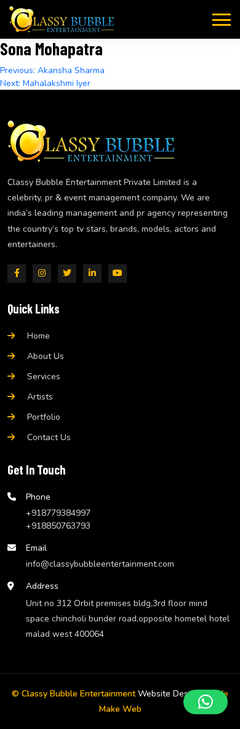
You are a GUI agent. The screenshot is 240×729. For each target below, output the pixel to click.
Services (43, 376)
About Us (45, 356)
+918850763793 (58, 526)
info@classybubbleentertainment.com (100, 564)
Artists (40, 397)
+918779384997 (58, 513)
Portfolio (43, 417)
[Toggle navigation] (221, 19)
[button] (205, 702)
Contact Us (49, 437)
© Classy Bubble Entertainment (73, 693)
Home (38, 336)
